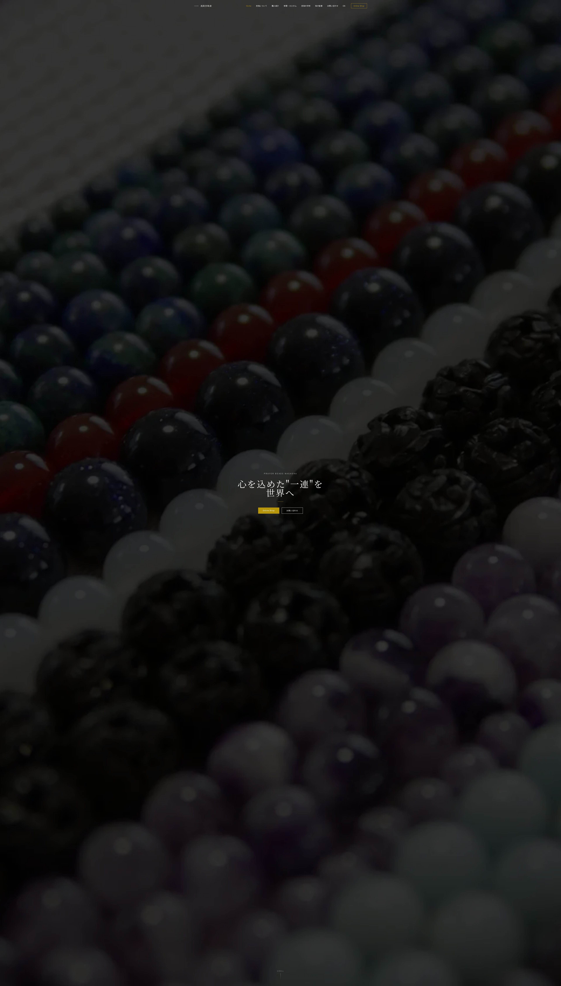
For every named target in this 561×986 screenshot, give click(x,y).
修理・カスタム (290, 6)
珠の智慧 (318, 6)
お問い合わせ (332, 6)
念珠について (261, 6)
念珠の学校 (305, 6)
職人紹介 (275, 6)
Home (248, 6)
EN (344, 6)
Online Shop (359, 6)
